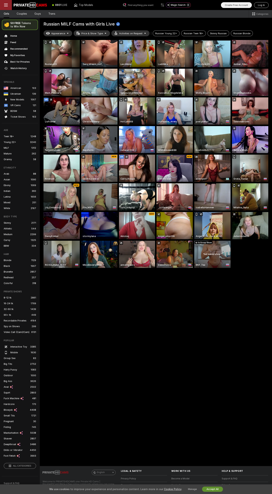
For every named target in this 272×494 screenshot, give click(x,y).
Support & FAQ (11, 483)
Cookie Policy (172, 489)
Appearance (58, 33)
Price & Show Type (92, 33)
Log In (261, 5)
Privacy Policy (128, 478)
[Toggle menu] (6, 5)
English (101, 472)
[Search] (162, 5)
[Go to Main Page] (30, 5)
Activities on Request (130, 33)
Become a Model (180, 478)
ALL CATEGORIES (22, 466)
